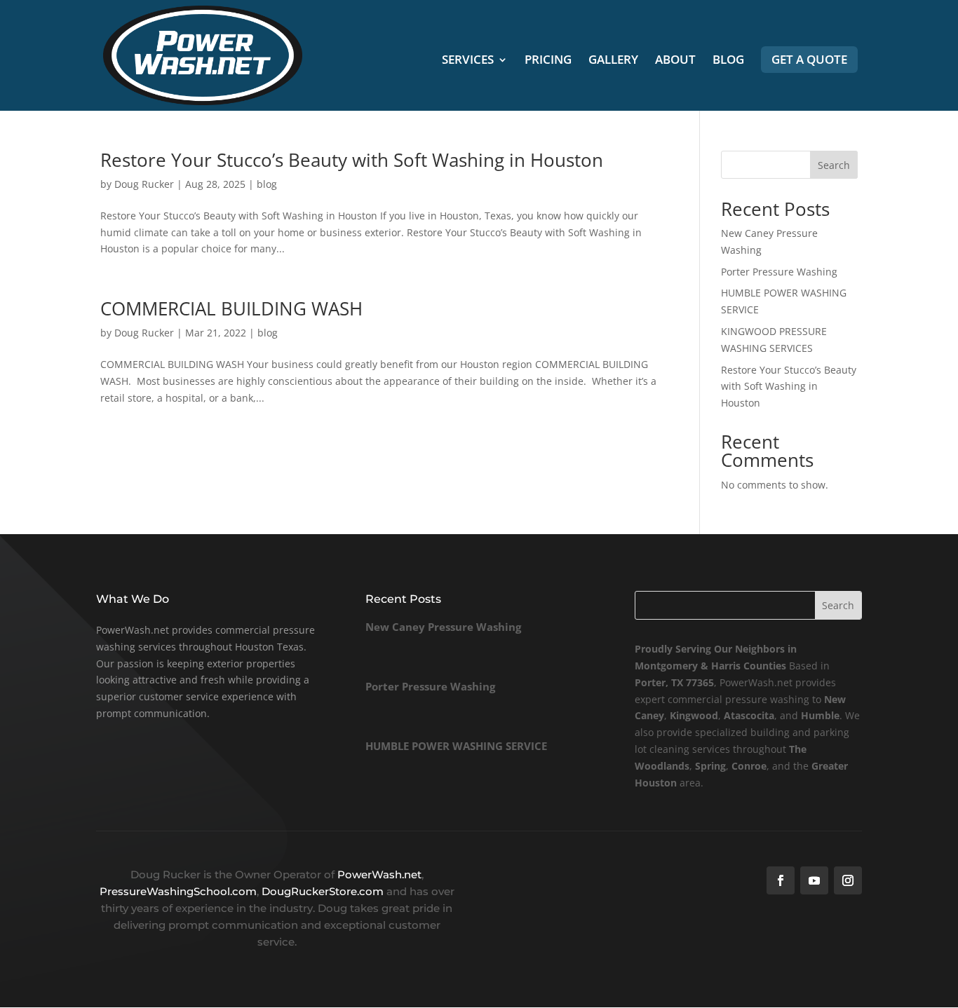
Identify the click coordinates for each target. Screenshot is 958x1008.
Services (468, 61)
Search (834, 165)
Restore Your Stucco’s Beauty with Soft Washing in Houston (351, 159)
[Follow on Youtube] (814, 880)
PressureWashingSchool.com (178, 891)
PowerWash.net (379, 874)
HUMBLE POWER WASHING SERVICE (456, 746)
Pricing (548, 61)
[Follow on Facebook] (781, 880)
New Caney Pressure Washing (443, 627)
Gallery (613, 61)
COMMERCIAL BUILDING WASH (231, 308)
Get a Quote (809, 59)
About (675, 61)
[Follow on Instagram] (848, 880)
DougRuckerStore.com (324, 891)
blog (267, 184)
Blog (728, 61)
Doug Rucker (144, 184)
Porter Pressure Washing (779, 271)
